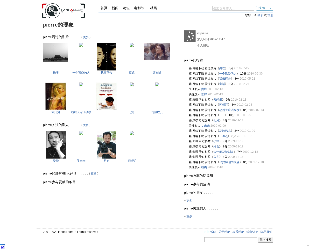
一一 (106, 112)
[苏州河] (55, 109)
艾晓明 (131, 160)
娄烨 (56, 160)
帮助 (213, 232)
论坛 (126, 8)
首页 (104, 8)
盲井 (216, 157)
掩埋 (56, 72)
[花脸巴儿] (157, 85)
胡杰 (106, 160)
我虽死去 (106, 72)
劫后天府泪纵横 (81, 112)
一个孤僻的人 (81, 72)
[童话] (132, 46)
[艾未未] (81, 134)
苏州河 (55, 112)
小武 (216, 141)
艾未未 (81, 160)
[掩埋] (55, 61)
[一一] (106, 109)
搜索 (262, 8)
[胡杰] (106, 157)
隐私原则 (266, 232)
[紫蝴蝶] (157, 58)
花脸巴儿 (157, 112)
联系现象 (238, 232)
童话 (132, 72)
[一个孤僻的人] (81, 46)
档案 (153, 8)
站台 (216, 146)
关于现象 (224, 232)
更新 (207, 232)
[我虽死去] (106, 69)
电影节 (139, 8)
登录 (260, 15)
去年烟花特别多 (223, 151)
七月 (132, 112)
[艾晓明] (132, 134)
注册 (270, 15)
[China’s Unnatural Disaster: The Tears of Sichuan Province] (81, 85)
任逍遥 (223, 136)
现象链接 (252, 232)
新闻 (115, 8)
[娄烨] (56, 157)
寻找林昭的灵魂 (229, 162)
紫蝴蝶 (157, 72)
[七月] (132, 85)
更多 (86, 37)
